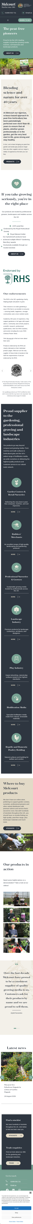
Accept (16, 1208)
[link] (16, 992)
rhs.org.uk (10, 338)
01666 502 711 (10, 13)
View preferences (16, 1217)
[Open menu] (8, 20)
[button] (30, 1193)
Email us (29, 13)
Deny (16, 1212)
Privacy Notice (12, 1221)
